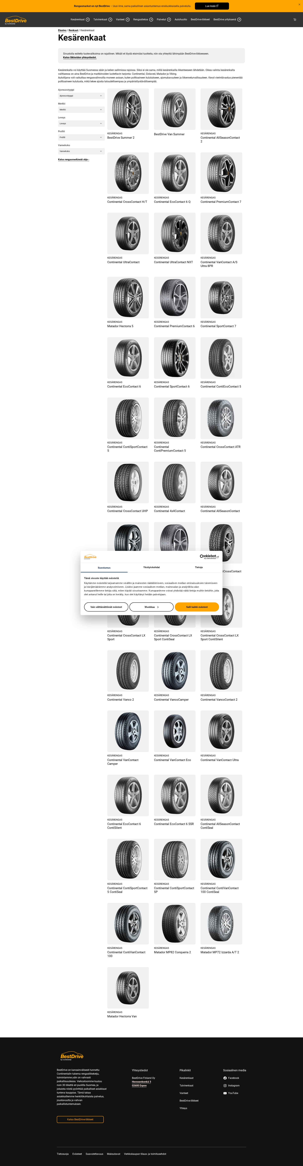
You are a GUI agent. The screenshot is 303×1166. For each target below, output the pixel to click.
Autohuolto (181, 19)
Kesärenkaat (78, 19)
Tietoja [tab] (199, 567)
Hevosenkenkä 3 (141, 1081)
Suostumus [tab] (104, 567)
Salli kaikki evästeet (197, 606)
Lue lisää (210, 6)
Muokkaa (150, 606)
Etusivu (62, 30)
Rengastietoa (140, 19)
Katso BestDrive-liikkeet (80, 1119)
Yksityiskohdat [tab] (151, 567)
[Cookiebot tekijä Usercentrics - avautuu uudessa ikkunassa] (205, 556)
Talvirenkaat (100, 19)
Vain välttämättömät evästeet (106, 606)
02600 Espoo (139, 1085)
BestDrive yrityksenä (225, 19)
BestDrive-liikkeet (200, 19)
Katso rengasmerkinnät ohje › (73, 159)
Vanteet (120, 19)
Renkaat (73, 30)
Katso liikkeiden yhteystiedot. (80, 57)
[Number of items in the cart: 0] (295, 19)
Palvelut (161, 19)
